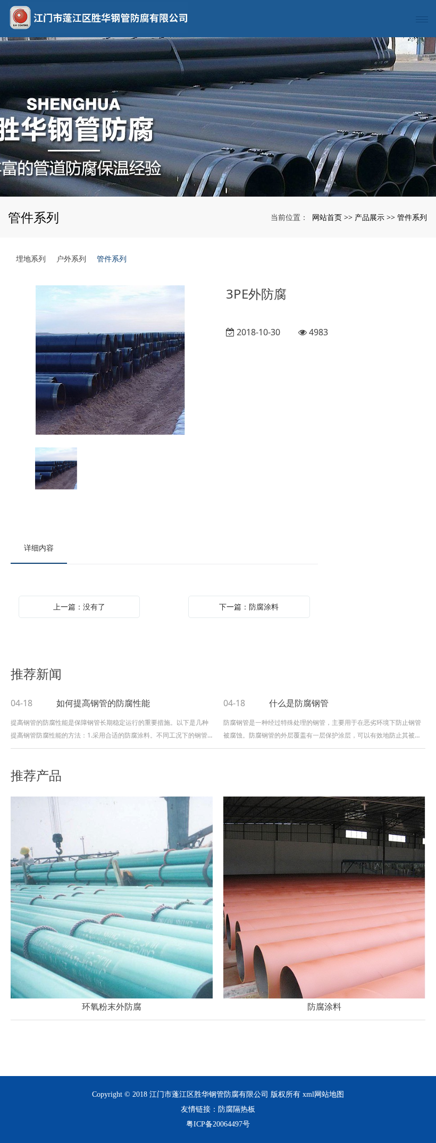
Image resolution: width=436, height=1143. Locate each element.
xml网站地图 (323, 1094)
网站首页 (327, 217)
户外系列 (71, 258)
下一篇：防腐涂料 (249, 607)
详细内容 (39, 548)
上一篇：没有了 (79, 607)
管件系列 (412, 217)
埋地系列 (31, 258)
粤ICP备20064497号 (218, 1124)
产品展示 (369, 217)
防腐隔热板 (236, 1109)
